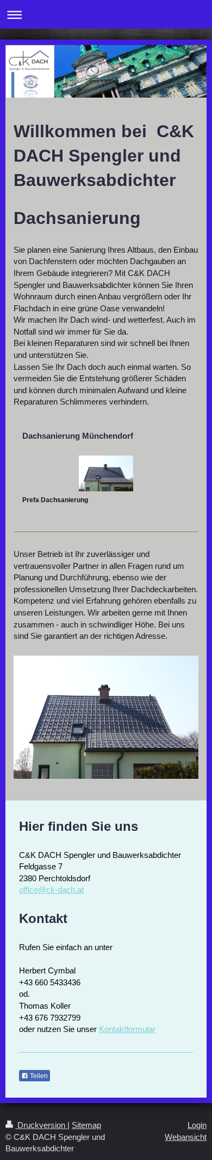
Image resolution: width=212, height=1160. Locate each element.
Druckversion (41, 1125)
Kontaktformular (127, 1029)
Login (197, 1125)
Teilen (38, 1076)
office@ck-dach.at (51, 889)
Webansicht (186, 1137)
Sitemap (86, 1125)
